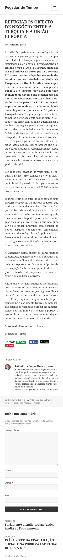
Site (7, 495)
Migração (28, 402)
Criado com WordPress (15, 556)
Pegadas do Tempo (21, 7)
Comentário (13, 430)
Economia (18, 402)
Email (9, 482)
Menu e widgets (55, 10)
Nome (9, 470)
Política (36, 402)
